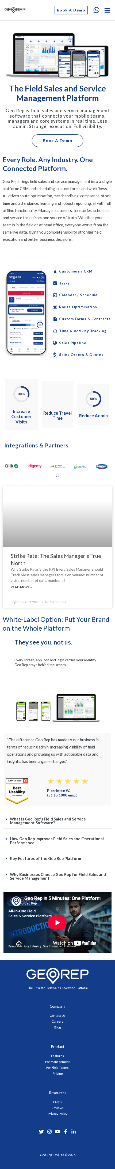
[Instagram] (49, 1131)
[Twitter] (41, 1131)
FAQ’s (57, 1102)
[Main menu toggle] (107, 10)
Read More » (21, 587)
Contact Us (58, 1016)
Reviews (58, 1108)
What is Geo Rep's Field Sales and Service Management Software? (48, 821)
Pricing (58, 1073)
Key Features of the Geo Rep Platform (45, 858)
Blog (57, 1027)
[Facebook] (65, 1131)
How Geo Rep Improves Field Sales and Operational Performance (57, 840)
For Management (57, 1062)
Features (57, 1056)
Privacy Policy (57, 1114)
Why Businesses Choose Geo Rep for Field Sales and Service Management (58, 876)
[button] (71, 10)
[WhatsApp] (96, 10)
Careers (57, 1021)
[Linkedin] (73, 1131)
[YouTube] (57, 1131)
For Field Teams (57, 1068)
